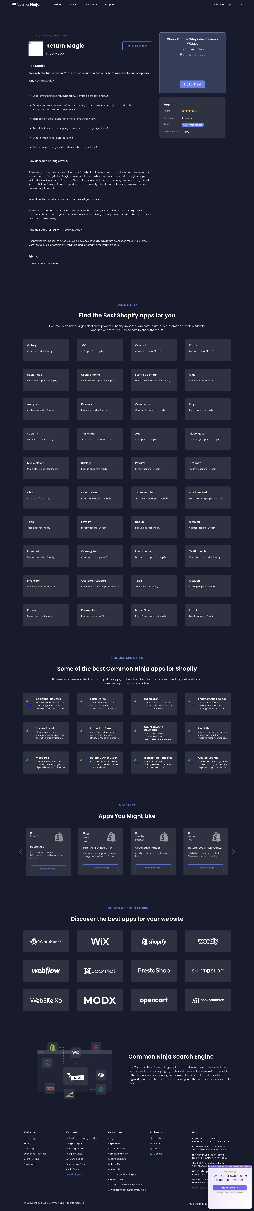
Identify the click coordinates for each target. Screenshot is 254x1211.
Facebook (159, 1138)
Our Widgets (30, 1148)
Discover (33, 35)
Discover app (48, 868)
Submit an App (222, 4)
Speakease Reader (147, 847)
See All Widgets (74, 1174)
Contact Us (114, 1169)
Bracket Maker (115, 1179)
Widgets (58, 4)
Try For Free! (192, 84)
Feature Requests (117, 1158)
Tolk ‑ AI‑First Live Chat (97, 847)
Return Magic (61, 35)
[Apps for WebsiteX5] (46, 1000)
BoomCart (37, 846)
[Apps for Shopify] (154, 941)
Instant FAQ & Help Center (205, 847)
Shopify (46, 35)
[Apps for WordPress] (46, 941)
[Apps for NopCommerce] (208, 1000)
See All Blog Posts (201, 1187)
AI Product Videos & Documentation (127, 1189)
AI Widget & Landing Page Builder (125, 1184)
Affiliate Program (116, 1148)
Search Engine (31, 1158)
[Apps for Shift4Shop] (208, 971)
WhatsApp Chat (74, 1158)
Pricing (74, 4)
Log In (240, 4)
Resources (91, 4)
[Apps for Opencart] (154, 1000)
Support (109, 4)
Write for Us (114, 1164)
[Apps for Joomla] (100, 971)
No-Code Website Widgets (122, 1174)
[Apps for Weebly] (208, 941)
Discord (158, 1153)
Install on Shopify (137, 46)
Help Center (114, 1143)
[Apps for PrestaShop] (154, 971)
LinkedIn (158, 1148)
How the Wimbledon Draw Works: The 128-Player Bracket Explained (209, 1148)
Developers (30, 1164)
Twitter (157, 1143)
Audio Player (72, 1169)
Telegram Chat (74, 1153)
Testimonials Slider (76, 1164)
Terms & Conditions (196, 1203)
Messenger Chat (74, 1148)
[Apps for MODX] (100, 1000)
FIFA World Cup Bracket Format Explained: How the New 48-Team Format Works (209, 1156)
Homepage (30, 1138)
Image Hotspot (74, 1143)
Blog (110, 1138)
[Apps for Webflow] (46, 971)
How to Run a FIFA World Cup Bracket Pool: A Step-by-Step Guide (210, 1140)
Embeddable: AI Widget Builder (82, 1138)
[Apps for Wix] (100, 941)
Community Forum (118, 1153)
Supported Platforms (35, 1153)
